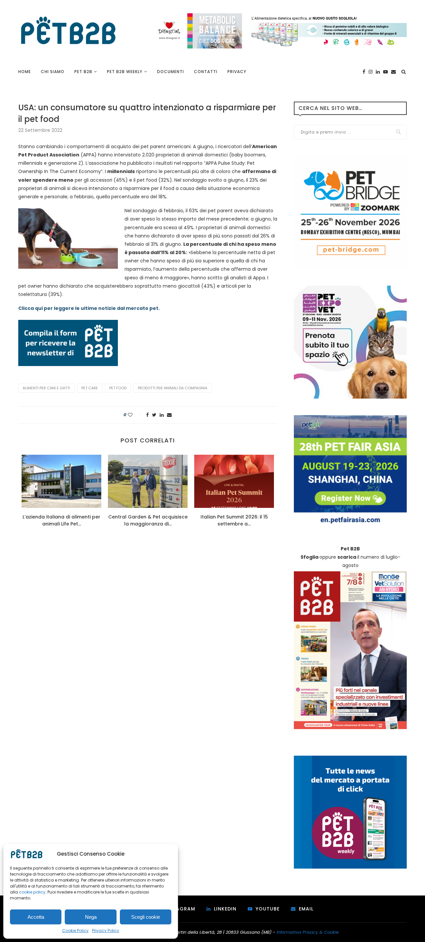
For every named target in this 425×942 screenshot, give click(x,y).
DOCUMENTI (170, 71)
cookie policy (32, 892)
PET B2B (83, 71)
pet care (89, 388)
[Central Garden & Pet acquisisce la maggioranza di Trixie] (148, 481)
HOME (24, 71)
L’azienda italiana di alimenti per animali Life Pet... (61, 520)
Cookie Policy (75, 930)
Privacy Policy (105, 930)
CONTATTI (205, 71)
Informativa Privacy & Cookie (308, 932)
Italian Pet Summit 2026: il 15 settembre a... (234, 520)
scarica (346, 557)
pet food (118, 388)
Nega (91, 917)
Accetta (36, 917)
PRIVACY (236, 71)
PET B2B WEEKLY (124, 71)
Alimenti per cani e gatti (46, 388)
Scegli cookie (145, 917)
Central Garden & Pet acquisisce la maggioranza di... (148, 520)
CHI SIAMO (52, 71)
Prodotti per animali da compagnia (172, 388)
